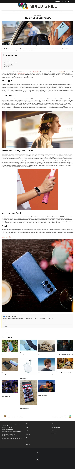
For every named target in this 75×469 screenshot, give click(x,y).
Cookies (53, 430)
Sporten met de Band (9, 64)
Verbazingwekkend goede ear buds (11, 62)
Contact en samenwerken (56, 427)
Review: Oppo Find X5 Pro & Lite (7, 374)
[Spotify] (68, 1)
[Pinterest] (65, 1)
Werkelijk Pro (7, 59)
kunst (15, 11)
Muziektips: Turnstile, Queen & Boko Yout (8, 434)
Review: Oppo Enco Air (24, 378)
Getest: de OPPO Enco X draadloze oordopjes (45, 374)
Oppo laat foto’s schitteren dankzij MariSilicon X (65, 354)
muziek (18, 11)
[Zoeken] (71, 1)
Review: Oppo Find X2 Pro (24, 408)
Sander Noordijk (6, 237)
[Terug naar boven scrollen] (37, 459)
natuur (27, 441)
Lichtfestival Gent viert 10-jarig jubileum (15, 416)
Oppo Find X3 (61, 71)
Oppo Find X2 (35, 71)
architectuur (36, 11)
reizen (25, 11)
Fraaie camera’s (8, 61)
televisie (56, 455)
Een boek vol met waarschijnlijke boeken (59, 416)
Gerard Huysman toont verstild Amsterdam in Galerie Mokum (11, 441)
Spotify (10, 427)
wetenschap (28, 444)
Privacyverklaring (55, 431)
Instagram (7, 427)
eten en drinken (29, 11)
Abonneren (5, 326)
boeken (46, 11)
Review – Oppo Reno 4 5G (6, 396)
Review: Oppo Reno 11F (6, 355)
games (50, 11)
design (21, 11)
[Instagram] (62, 1)
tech (53, 11)
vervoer (60, 11)
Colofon (53, 428)
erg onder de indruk (21, 73)
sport (56, 11)
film (43, 11)
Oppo (32, 48)
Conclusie (7, 66)
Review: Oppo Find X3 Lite (42, 395)
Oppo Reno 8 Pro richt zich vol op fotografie (64, 372)
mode (41, 11)
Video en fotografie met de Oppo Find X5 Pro (45, 355)
